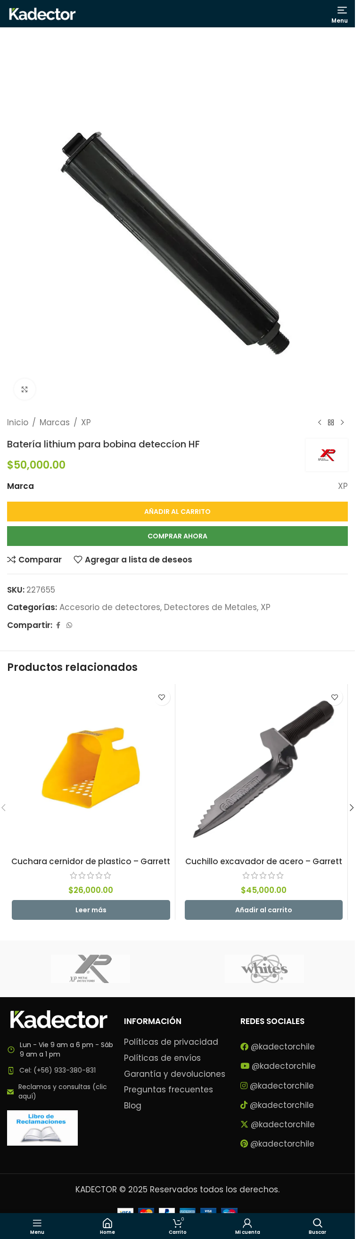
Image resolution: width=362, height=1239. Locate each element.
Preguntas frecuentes (168, 1089)
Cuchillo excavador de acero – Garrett (263, 861)
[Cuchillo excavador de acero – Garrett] (264, 768)
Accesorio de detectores (109, 607)
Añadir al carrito (177, 511)
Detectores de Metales (210, 607)
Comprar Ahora (177, 536)
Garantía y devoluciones (174, 1074)
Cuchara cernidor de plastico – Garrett (90, 861)
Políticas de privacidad (171, 1042)
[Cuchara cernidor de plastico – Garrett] (91, 768)
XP (86, 422)
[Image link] (59, 1018)
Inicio (17, 422)
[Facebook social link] (58, 625)
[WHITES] (265, 968)
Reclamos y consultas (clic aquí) (62, 1091)
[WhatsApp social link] (69, 625)
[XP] (91, 968)
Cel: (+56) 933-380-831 (57, 1070)
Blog (132, 1105)
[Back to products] (331, 423)
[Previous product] (319, 423)
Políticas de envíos (162, 1058)
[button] (264, 909)
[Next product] (342, 423)
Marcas (55, 422)
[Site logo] (42, 13)
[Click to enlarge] (24, 389)
